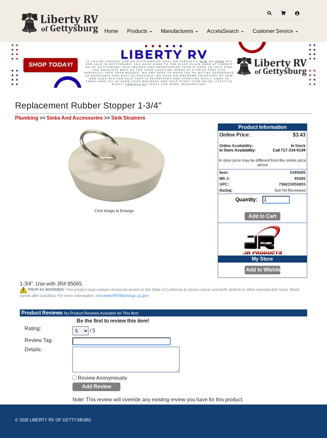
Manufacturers (177, 31)
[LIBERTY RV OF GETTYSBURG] (60, 22)
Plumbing (26, 118)
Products (137, 31)
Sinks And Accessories (75, 118)
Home (111, 31)
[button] (269, 13)
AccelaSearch (223, 31)
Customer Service (273, 31)
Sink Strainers (128, 118)
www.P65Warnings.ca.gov (125, 295)
